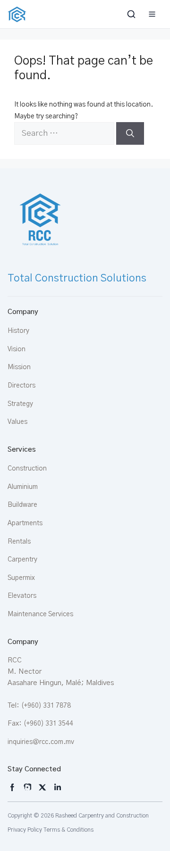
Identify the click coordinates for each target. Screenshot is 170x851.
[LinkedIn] (57, 787)
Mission (19, 367)
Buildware (22, 505)
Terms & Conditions (68, 830)
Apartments (25, 523)
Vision (17, 349)
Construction (27, 468)
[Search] (130, 133)
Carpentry (22, 559)
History (18, 331)
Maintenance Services (40, 614)
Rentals (19, 541)
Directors (21, 385)
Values (17, 422)
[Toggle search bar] (132, 14)
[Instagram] (12, 787)
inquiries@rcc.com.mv (41, 742)
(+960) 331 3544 (48, 723)
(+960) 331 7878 (46, 705)
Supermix (21, 578)
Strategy (20, 404)
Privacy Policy (25, 830)
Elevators (22, 596)
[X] (42, 787)
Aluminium (23, 487)
